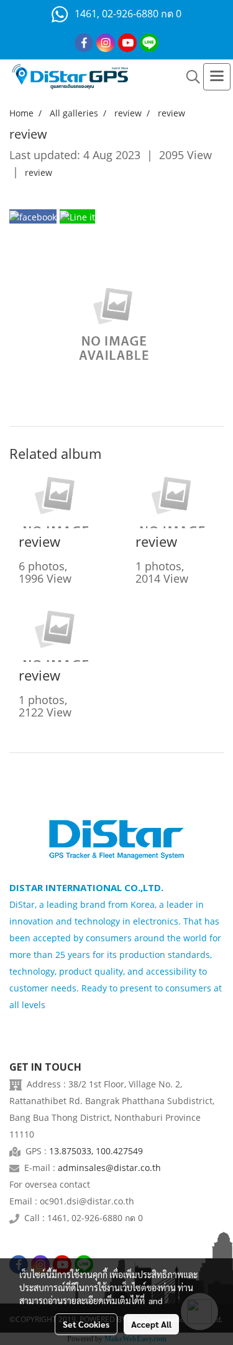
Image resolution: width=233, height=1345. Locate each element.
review (38, 172)
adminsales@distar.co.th (109, 1167)
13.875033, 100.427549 (96, 1151)
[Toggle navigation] (217, 76)
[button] (188, 77)
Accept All (151, 1324)
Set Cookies (86, 1324)
